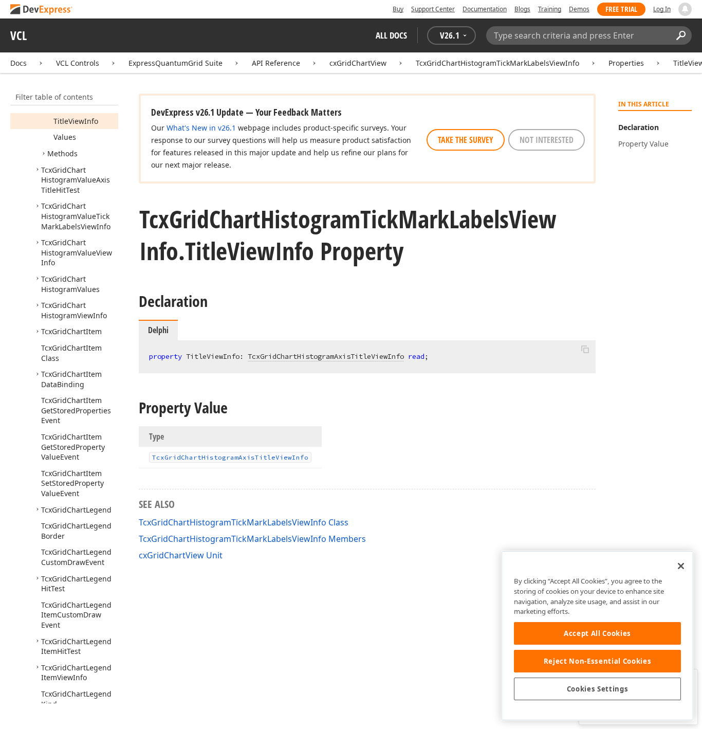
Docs (18, 63)
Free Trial (621, 9)
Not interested (547, 139)
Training (549, 9)
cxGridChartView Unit (181, 555)
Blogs (522, 9)
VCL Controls (77, 63)
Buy (398, 9)
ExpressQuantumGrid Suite (175, 63)
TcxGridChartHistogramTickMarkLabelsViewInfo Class (243, 522)
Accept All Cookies (597, 633)
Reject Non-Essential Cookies (597, 661)
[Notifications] (685, 9)
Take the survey (465, 139)
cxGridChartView (357, 63)
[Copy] (585, 349)
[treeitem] (75, 121)
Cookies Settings (598, 689)
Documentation (485, 9)
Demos (579, 9)
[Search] (681, 35)
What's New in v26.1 (201, 128)
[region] (597, 636)
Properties (626, 63)
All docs (391, 35)
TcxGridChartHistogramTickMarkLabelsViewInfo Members (252, 538)
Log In (662, 9)
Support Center (433, 9)
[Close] (681, 566)
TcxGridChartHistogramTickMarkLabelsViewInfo (497, 63)
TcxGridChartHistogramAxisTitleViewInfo (326, 356)
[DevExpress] (41, 10)
